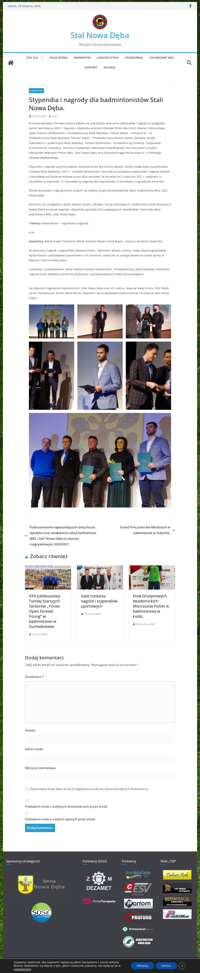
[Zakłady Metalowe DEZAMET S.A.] (99, 872)
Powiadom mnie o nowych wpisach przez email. (60, 819)
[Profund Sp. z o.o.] (138, 914)
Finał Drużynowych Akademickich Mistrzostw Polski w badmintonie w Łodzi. (151, 606)
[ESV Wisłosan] (138, 885)
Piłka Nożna (58, 57)
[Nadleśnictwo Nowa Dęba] (138, 938)
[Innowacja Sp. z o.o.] (138, 929)
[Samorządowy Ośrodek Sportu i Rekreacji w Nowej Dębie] (41, 905)
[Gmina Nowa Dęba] (41, 877)
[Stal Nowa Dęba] (10, 62)
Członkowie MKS (161, 57)
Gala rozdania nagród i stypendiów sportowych (99, 601)
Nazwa (30, 730)
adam (55, 116)
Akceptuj (142, 966)
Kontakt (91, 67)
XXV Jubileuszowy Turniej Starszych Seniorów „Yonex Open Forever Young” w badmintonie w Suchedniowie (44, 611)
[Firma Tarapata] (99, 897)
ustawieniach (22, 969)
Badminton (82, 57)
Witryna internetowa (40, 768)
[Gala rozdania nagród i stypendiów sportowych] (100, 568)
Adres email (34, 749)
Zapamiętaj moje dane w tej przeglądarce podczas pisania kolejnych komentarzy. (89, 789)
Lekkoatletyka (108, 57)
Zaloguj (109, 67)
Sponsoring (134, 57)
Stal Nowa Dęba (100, 35)
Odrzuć (166, 966)
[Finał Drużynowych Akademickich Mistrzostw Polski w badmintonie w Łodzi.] (152, 568)
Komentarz (34, 677)
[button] (41, 58)
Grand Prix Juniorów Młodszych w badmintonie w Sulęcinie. (145, 530)
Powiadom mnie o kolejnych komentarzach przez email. (66, 806)
